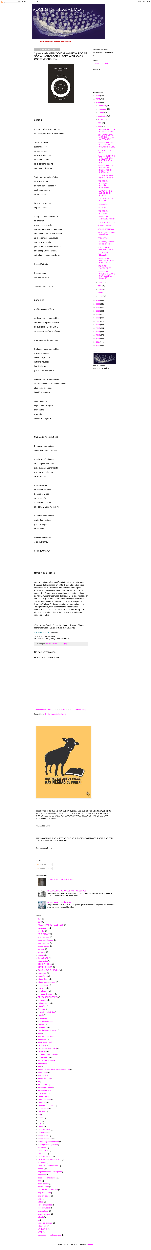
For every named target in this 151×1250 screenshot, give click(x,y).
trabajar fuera (43, 1211)
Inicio (63, 710)
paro (39, 1121)
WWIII (40, 1232)
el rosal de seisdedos (46, 1012)
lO (39, 1081)
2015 (98, 328)
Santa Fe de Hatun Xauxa (48, 1166)
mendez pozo (43, 1096)
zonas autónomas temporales (49, 1235)
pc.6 (39, 1124)
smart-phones (43, 1184)
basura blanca (43, 946)
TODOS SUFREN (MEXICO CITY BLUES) (105, 193)
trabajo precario (44, 1214)
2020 (98, 311)
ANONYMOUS (44, 934)
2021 (98, 307)
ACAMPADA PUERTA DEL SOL (50, 925)
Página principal (101, 64)
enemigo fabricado (45, 1021)
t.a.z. (40, 1199)
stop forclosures (44, 1196)
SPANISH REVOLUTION (48, 1190)
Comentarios (43, 869)
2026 (98, 96)
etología (41, 1024)
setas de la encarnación (47, 1178)
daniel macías (43, 991)
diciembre (102, 106)
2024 (98, 103)
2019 (98, 314)
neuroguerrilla (43, 1108)
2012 (98, 338)
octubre (101, 112)
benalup (41, 949)
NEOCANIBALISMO (106, 229)
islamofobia (42, 1072)
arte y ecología (43, 937)
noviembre (102, 109)
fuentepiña (42, 1039)
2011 (98, 342)
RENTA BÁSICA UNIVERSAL (50, 1160)
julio (100, 123)
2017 (98, 321)
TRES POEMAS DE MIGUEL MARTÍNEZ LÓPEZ (66, 891)
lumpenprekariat (44, 1090)
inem (40, 1066)
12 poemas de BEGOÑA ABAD (59, 902)
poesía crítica (43, 1136)
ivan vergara (43, 1075)
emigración (42, 1018)
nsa (39, 1115)
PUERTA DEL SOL (45, 1157)
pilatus (40, 1127)
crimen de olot (43, 979)
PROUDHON (43, 1151)
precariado (42, 1148)
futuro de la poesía (45, 1042)
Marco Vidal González (42, 632)
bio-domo (41, 952)
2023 (98, 301)
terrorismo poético (45, 1205)
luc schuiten (42, 1084)
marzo (100, 289)
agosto (101, 119)
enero (100, 296)
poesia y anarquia (45, 1139)
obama (40, 1118)
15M (39, 919)
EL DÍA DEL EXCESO (106, 222)
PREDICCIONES (104, 226)
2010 (98, 345)
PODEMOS (42, 1133)
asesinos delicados (45, 940)
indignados (42, 1063)
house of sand (43, 1057)
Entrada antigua (81, 710)
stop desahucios (44, 1193)
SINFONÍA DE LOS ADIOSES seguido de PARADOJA (106, 137)
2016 (98, 325)
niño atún (41, 1111)
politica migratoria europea (48, 1142)
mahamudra (42, 1093)
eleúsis (41, 1015)
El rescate (42, 1009)
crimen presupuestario (46, 982)
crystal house (43, 985)
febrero (101, 293)
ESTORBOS (103, 238)
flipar (40, 1033)
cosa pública (43, 976)
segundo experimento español (50, 1172)
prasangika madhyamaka (48, 1145)
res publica (42, 1163)
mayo (100, 282)
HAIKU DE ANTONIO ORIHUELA (60, 879)
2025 (98, 99)
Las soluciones (103, 204)
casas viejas (43, 961)
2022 (98, 304)
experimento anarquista (47, 1030)
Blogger (90, 1244)
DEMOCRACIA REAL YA (48, 997)
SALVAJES (102, 208)
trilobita (41, 1217)
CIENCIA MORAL (45, 964)
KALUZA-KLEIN (44, 1078)
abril (100, 286)
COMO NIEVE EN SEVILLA (49, 970)
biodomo (41, 955)
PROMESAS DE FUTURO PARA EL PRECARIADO (106, 260)
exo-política (42, 1027)
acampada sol (43, 928)
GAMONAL (42, 1045)
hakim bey (42, 1051)
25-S (40, 922)
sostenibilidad (43, 1187)
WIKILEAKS (43, 1229)
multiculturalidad (44, 1100)
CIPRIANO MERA (45, 967)
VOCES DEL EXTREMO (56, 9)
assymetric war (44, 943)
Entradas (42, 864)
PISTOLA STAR (44, 1130)
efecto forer (42, 1006)
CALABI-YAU (43, 958)
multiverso (42, 1103)
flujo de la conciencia (46, 1036)
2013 (98, 335)
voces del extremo (45, 1223)
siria (39, 1181)
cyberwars (42, 988)
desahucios (42, 1000)
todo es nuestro (44, 1208)
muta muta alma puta (46, 1105)
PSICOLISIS (43, 1154)
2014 (98, 332)
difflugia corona (44, 1003)
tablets (40, 1202)
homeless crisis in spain (47, 1054)
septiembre (102, 116)
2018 (98, 318)
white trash (42, 1226)
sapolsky (41, 1169)
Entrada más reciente (43, 710)
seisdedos (42, 1175)
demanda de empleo (46, 994)
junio (100, 126)
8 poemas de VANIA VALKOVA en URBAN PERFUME (106, 145)
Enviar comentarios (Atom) (55, 714)
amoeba (41, 931)
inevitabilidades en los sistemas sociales (54, 1069)
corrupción (42, 973)
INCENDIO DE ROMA (46, 1060)
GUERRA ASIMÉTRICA (47, 1048)
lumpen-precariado (45, 1087)
